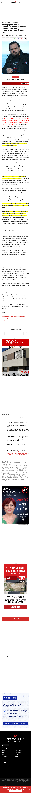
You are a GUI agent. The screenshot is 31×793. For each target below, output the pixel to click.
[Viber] (18, 38)
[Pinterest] (21, 38)
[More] (25, 333)
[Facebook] (7, 38)
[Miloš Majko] (2, 35)
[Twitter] (11, 38)
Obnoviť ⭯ (22, 417)
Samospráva (15, 22)
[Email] (25, 38)
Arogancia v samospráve (7, 22)
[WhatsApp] (14, 38)
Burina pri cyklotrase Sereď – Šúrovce (15, 79)
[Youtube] (8, 745)
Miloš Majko (8, 35)
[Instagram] (5, 745)
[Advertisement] (15, 13)
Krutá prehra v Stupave (24, 656)
